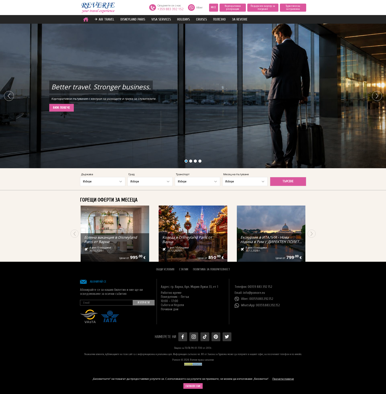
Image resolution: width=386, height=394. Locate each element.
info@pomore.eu (254, 293)
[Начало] (85, 19)
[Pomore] (98, 7)
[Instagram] (193, 336)
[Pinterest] (215, 336)
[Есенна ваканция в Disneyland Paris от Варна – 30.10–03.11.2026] (115, 234)
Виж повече (61, 107)
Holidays (183, 19)
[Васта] (89, 322)
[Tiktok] (204, 336)
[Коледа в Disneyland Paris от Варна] (193, 234)
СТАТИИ (183, 269)
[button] (377, 96)
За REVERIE (239, 19)
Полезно (219, 19)
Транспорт (183, 174)
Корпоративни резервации (233, 7)
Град (131, 174)
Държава (87, 174)
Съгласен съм (193, 386)
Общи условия (165, 269)
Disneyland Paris (132, 19)
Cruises (201, 19)
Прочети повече (283, 379)
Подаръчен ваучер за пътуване (263, 7)
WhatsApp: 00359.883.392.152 (260, 305)
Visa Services (161, 19)
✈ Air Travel (104, 19)
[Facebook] (182, 336)
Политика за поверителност (211, 269)
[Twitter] (227, 336)
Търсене (287, 181)
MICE (213, 7)
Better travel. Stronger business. (101, 86)
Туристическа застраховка (293, 7)
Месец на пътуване (236, 174)
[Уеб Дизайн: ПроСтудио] (193, 363)
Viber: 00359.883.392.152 (257, 299)
